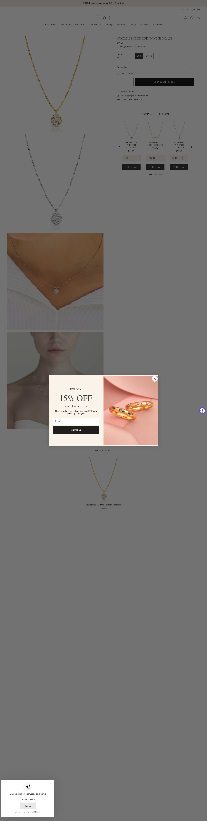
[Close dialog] (154, 378)
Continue (76, 430)
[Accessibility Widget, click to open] (202, 410)
